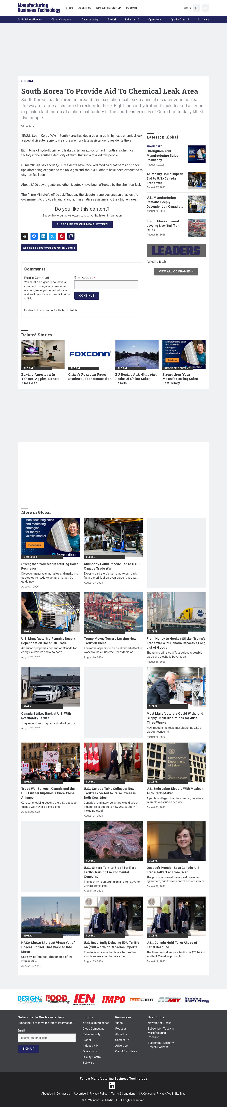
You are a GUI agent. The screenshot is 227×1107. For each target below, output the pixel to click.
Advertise (80, 1093)
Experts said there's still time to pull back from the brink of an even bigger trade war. (111, 575)
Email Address (84, 277)
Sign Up (29, 1048)
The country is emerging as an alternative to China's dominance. (112, 883)
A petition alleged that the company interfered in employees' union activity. (176, 800)
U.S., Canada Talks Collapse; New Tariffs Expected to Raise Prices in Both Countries (110, 793)
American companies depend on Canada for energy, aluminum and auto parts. (49, 650)
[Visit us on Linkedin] (112, 1085)
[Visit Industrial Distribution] (141, 999)
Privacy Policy (98, 1093)
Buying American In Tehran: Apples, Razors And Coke (40, 378)
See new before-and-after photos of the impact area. (47, 958)
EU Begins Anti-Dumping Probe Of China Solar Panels (136, 378)
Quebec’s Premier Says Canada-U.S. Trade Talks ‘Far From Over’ (174, 870)
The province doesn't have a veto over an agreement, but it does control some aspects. (176, 879)
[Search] (196, 8)
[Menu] (205, 8)
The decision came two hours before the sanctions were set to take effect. (110, 954)
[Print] (24, 236)
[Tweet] (52, 236)
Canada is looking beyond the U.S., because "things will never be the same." (49, 804)
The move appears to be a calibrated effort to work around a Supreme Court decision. (113, 650)
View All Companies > (176, 271)
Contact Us (63, 1093)
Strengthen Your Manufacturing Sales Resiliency (162, 155)
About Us (47, 1093)
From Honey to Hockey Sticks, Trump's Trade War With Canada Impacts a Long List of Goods (176, 643)
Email (21, 1030)
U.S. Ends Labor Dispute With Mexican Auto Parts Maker (175, 791)
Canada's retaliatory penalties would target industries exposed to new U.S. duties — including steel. (111, 806)
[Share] (34, 236)
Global (27, 81)
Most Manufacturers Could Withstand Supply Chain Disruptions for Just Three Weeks (175, 718)
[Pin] (61, 236)
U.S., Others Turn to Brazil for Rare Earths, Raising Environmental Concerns (110, 872)
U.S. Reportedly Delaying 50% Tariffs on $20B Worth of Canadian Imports (111, 945)
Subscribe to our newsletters (82, 224)
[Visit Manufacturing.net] (169, 999)
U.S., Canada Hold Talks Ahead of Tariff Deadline (172, 945)
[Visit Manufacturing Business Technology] (197, 999)
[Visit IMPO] (113, 999)
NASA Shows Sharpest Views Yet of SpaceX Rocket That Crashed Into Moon (48, 947)
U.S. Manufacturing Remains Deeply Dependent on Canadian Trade (164, 202)
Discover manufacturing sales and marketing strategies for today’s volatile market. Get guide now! (49, 577)
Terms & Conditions (123, 1093)
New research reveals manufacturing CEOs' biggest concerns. (174, 729)
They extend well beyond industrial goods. (48, 723)
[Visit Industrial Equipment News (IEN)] (84, 999)
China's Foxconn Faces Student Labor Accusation (90, 376)
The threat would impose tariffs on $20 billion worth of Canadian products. (176, 954)
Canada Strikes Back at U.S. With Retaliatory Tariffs (46, 716)
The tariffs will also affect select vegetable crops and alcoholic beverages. (174, 654)
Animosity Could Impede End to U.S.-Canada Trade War (165, 178)
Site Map (180, 1093)
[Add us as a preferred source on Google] (70, 236)
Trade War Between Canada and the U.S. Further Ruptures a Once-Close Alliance (48, 793)
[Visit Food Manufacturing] (58, 999)
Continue (86, 295)
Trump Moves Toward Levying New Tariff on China (163, 225)
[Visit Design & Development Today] (30, 999)
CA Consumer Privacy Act (155, 1093)
